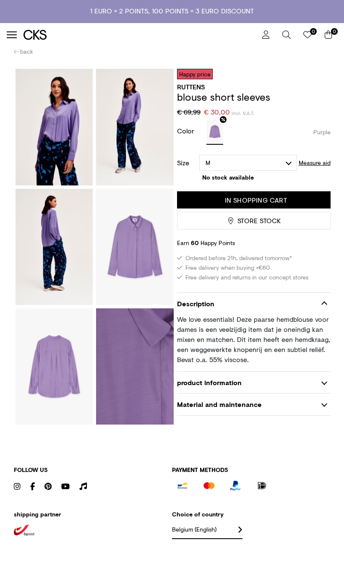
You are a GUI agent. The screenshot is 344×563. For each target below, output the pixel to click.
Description (195, 303)
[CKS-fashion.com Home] (139, 34)
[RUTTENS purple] (214, 132)
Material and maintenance (219, 404)
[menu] (11, 35)
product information (209, 382)
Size (183, 163)
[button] (286, 34)
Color (186, 131)
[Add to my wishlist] (318, 74)
